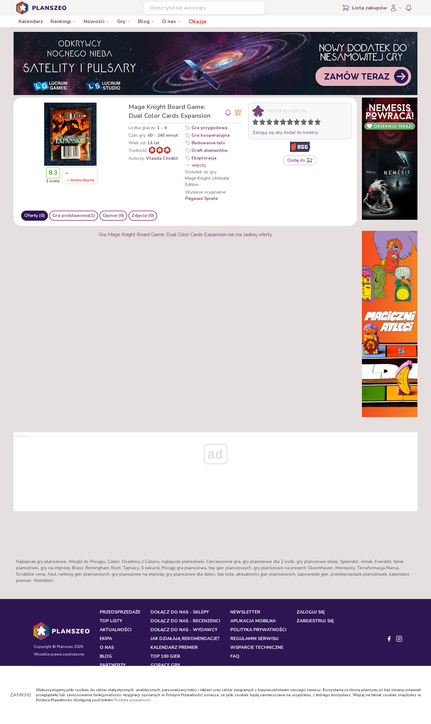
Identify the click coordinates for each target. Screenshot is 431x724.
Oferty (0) (34, 215)
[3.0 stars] (270, 123)
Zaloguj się (311, 612)
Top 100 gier (165, 656)
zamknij (20, 694)
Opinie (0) (113, 215)
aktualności (116, 630)
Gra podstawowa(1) (73, 215)
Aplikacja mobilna (253, 621)
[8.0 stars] (305, 123)
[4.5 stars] (281, 123)
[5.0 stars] (284, 123)
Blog (144, 21)
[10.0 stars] (319, 123)
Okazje (198, 21)
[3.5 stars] (274, 123)
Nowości (94, 21)
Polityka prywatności (132, 700)
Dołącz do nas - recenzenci (185, 621)
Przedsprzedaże (120, 612)
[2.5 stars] (267, 123)
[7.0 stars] (298, 123)
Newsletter (245, 612)
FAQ (234, 656)
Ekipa (106, 639)
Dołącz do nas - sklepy (180, 612)
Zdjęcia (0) (143, 215)
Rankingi (60, 21)
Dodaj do (296, 160)
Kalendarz (31, 21)
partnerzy (113, 665)
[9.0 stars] (312, 123)
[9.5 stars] (316, 123)
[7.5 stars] (302, 123)
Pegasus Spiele (201, 198)
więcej (199, 165)
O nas (169, 21)
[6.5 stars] (295, 123)
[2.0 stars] (263, 123)
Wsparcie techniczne (256, 647)
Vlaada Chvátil (162, 158)
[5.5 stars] (288, 123)
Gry (121, 21)
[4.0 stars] (277, 123)
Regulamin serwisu (254, 639)
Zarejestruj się (315, 621)
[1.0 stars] (256, 123)
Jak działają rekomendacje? (185, 639)
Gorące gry (165, 665)
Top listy (111, 621)
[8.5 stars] (309, 123)
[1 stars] (254, 123)
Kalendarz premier (174, 647)
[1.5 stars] (261, 123)
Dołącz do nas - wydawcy (184, 630)
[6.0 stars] (291, 123)
